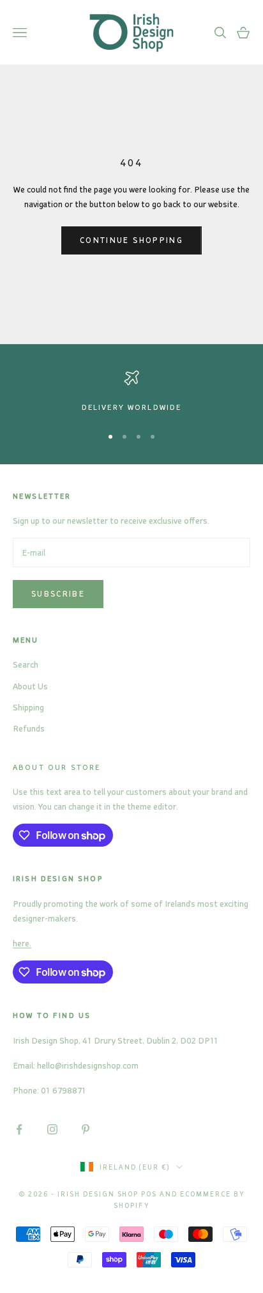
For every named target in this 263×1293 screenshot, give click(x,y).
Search (25, 664)
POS (149, 1193)
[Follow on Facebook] (19, 1129)
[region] (131, 392)
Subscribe (58, 593)
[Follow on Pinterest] (85, 1129)
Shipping (28, 706)
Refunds (29, 728)
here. (22, 942)
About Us (30, 685)
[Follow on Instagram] (52, 1129)
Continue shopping (131, 240)
